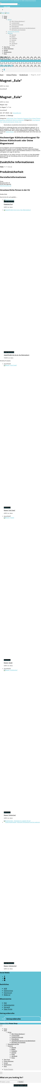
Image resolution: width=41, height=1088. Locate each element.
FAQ (5, 1003)
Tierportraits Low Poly (13, 31)
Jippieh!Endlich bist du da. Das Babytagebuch (23, 28)
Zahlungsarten (9, 1005)
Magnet (37, 120)
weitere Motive (10, 132)
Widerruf (7, 995)
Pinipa (13, 45)
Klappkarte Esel (8, 204)
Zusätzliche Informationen (19, 125)
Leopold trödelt (15, 23)
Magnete (13, 35)
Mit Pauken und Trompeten (18, 30)
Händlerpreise (7, 52)
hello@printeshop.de (5, 185)
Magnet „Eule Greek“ (9, 510)
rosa (33, 120)
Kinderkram (23, 75)
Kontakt (6, 50)
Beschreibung (8, 125)
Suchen (21, 1082)
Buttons (13, 36)
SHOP (5, 18)
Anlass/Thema (11, 75)
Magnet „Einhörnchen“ (10, 815)
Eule (20, 122)
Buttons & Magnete (18, 120)
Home (5, 16)
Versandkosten (17, 113)
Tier (1, 122)
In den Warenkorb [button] (9, 201)
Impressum (8, 993)
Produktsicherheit (32, 125)
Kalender (13, 40)
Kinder (16, 122)
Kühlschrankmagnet (8, 122)
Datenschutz (8, 991)
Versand (7, 1007)
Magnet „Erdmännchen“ (10, 966)
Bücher (9, 19)
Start (2, 75)
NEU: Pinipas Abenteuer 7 (18, 21)
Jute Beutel (14, 43)
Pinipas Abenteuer (9, 48)
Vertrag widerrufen (13, 1019)
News (5, 54)
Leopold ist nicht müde (17, 24)
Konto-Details (7, 6)
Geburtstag (10, 118)
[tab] (8, 125)
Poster (13, 41)
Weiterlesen (7, 507)
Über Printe (7, 47)
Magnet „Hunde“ (8, 663)
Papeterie (10, 33)
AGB (5, 989)
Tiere (15, 118)
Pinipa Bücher (15, 26)
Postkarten (14, 38)
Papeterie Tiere (27, 118)
